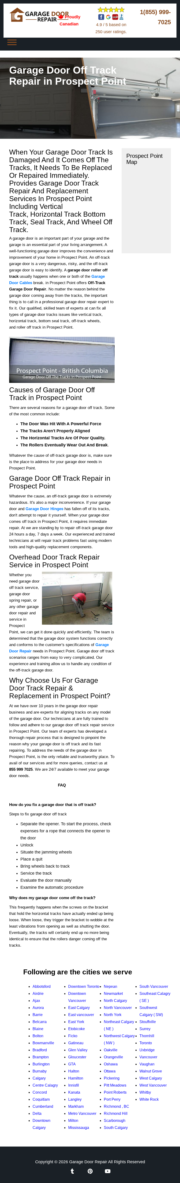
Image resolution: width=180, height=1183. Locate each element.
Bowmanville (43, 1043)
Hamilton (75, 1078)
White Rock (149, 1099)
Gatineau (75, 1043)
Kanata (74, 1092)
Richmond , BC (116, 1106)
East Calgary (79, 1008)
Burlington (41, 1064)
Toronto (145, 1043)
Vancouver (148, 1057)
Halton (73, 1071)
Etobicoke (76, 1029)
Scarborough (114, 1121)
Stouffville (147, 1022)
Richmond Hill (116, 1114)
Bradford (40, 1050)
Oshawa (111, 1064)
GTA (72, 1064)
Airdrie (38, 994)
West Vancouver (153, 1085)
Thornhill (146, 1036)
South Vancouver (153, 986)
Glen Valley (77, 1050)
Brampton (41, 1057)
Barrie (38, 1015)
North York (112, 1015)
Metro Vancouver (82, 1114)
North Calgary (115, 1001)
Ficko (72, 1036)
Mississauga (78, 1128)
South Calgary (116, 1128)
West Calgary (150, 1078)
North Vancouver (118, 1008)
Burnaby (40, 1071)
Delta (37, 1114)
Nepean (110, 986)
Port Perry (112, 1099)
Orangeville (113, 1057)
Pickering (112, 1078)
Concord (40, 1092)
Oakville (110, 1050)
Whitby (145, 1092)
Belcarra (40, 1022)
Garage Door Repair (88, 1161)
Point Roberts (115, 1092)
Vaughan (146, 1064)
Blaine (38, 1029)
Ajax (36, 1001)
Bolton (38, 1036)
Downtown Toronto (83, 986)
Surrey (144, 1029)
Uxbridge (147, 1050)
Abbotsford (42, 986)
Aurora (38, 1008)
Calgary (39, 1078)
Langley (75, 1099)
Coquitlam (41, 1099)
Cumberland (43, 1106)
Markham (76, 1106)
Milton (73, 1121)
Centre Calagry (45, 1085)
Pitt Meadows (115, 1085)
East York (76, 1022)
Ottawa (110, 1071)
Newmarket (113, 994)
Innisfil (73, 1085)
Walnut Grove (150, 1071)
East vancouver (81, 1015)
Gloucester (77, 1057)
